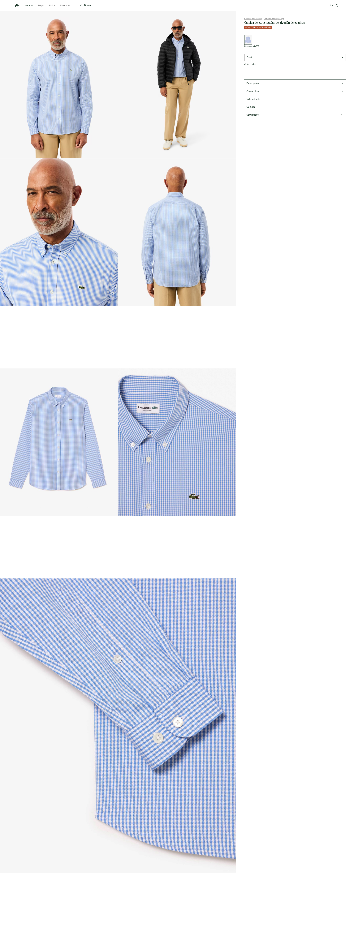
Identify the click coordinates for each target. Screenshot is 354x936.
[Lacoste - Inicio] (17, 5)
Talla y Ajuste (253, 99)
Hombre (29, 5)
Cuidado (250, 107)
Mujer (41, 5)
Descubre (65, 5)
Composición (253, 91)
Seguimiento (253, 115)
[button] (337, 5)
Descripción (252, 83)
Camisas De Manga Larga (274, 18)
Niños (52, 5)
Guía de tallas (250, 64)
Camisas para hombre (253, 18)
